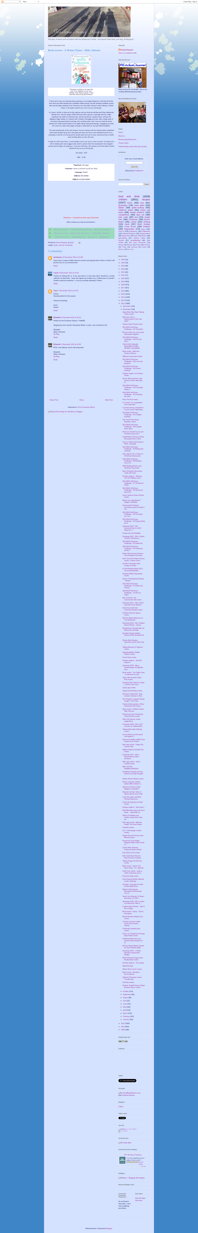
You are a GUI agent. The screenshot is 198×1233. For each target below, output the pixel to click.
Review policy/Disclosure (127, 139)
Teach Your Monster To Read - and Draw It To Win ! (133, 897)
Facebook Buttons (128, 1095)
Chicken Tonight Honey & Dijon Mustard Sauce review (133, 986)
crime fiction (130, 226)
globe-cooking (138, 208)
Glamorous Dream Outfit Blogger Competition (131, 788)
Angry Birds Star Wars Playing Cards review (133, 313)
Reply (56, 266)
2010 (123, 1026)
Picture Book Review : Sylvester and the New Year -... (133, 642)
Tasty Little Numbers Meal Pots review (131, 678)
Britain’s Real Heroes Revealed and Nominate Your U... (132, 891)
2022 (123, 272)
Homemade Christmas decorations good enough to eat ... (133, 507)
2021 (123, 275)
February (126, 1016)
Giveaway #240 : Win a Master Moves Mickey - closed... (133, 624)
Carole (56, 273)
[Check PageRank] (123, 1042)
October (126, 991)
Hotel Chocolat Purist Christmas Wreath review (132, 609)
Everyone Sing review (130, 876)
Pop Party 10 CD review (131, 853)
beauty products (137, 212)
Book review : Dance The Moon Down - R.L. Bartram (133, 867)
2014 (123, 297)
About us (121, 136)
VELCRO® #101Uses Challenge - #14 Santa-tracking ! (131, 368)
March (125, 1013)
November (127, 309)
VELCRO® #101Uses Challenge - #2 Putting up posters (132, 548)
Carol (56, 290)
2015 (123, 294)
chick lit (61, 245)
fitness (144, 236)
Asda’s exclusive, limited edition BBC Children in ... (132, 783)
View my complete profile (127, 53)
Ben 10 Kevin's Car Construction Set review (131, 599)
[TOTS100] (122, 1131)
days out (140, 215)
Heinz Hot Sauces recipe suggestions (131, 720)
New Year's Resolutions (137, 242)
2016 (123, 291)
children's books (125, 210)
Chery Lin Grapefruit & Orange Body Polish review (133, 934)
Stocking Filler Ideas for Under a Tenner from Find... (133, 683)
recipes (146, 199)
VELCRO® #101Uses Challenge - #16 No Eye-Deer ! (132, 339)
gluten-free (126, 236)
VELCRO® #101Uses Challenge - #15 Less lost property (132, 361)
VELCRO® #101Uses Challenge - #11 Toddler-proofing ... (132, 414)
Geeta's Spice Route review (132, 324)
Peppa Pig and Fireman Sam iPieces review (132, 836)
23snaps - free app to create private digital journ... (132, 885)
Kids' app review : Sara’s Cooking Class (131, 762)
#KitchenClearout (129, 233)
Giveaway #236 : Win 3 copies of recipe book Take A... (133, 902)
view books (143, 1166)
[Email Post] (79, 242)
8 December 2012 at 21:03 (69, 273)
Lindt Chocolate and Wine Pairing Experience (131, 798)
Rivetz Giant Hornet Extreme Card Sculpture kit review (132, 554)
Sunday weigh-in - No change (133, 963)
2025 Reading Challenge (133, 1154)
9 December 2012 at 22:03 (71, 317)
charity (133, 222)
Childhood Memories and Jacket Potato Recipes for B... (132, 940)
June (125, 1004)
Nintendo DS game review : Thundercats (132, 978)
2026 (123, 259)
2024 (123, 266)
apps (143, 229)
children (122, 199)
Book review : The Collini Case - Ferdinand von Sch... (133, 673)
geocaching (122, 238)
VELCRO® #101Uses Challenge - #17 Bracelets (132, 328)
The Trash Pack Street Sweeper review (130, 421)
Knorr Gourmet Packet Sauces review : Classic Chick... (133, 559)
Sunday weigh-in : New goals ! (133, 807)
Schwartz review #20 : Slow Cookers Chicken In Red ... (133, 695)
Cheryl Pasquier (127, 50)
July (124, 1001)
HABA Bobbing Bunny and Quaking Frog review (131, 467)
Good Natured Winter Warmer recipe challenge (133, 880)
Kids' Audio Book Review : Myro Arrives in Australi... (132, 857)
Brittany (129, 245)
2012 (123, 303)
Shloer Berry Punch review (132, 969)
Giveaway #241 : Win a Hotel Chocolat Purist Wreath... (132, 604)
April (125, 1010)
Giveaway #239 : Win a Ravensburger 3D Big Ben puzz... (132, 667)
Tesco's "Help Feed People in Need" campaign (133, 443)
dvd (136, 217)
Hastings (147, 245)
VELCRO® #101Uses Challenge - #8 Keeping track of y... (131, 461)
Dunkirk (121, 240)
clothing (146, 222)
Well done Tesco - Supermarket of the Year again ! (132, 319)
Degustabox (129, 229)
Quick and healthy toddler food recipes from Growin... (133, 740)
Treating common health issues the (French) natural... (131, 923)
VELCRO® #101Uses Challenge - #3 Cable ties (132, 542)
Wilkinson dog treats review (132, 356)
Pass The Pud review (130, 399)
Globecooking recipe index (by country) (132, 146)
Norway (120, 245)
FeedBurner (139, 171)
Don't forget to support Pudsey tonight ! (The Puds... (133, 700)
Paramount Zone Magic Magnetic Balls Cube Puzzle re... (133, 842)
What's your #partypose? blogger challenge (131, 501)
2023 (123, 269)
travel (127, 224)
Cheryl (128, 1158)
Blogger (109, 1228)
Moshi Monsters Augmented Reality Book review (132, 959)
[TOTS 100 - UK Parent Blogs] (127, 1129)
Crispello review (128, 827)
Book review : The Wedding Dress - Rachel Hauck (82, 229)
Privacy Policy (123, 143)
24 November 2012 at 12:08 (72, 257)
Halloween (146, 231)
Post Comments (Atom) (86, 407)
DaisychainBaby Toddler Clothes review (131, 653)
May (124, 1007)
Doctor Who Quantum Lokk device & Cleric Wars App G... (132, 380)
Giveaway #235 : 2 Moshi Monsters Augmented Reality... (131, 953)
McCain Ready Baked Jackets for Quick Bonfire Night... (133, 947)
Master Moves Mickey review (132, 779)
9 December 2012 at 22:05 (71, 344)
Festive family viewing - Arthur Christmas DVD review (133, 705)
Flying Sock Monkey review (132, 691)
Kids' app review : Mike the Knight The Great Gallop (132, 823)
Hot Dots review (128, 982)
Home (81, 400)
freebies (146, 226)
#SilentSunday (127, 966)
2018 (123, 285)
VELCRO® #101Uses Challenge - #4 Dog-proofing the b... (133, 521)
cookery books (139, 238)
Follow (120, 1106)
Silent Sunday (143, 224)
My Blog (56, 334)
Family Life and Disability (131, 533)
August (125, 997)
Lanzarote (134, 247)
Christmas (69, 245)
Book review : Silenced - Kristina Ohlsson (131, 352)
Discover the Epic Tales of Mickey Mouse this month (132, 793)
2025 (123, 263)
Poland (138, 245)
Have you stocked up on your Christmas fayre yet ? (133, 433)
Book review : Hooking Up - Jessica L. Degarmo (82, 236)
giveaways (123, 205)
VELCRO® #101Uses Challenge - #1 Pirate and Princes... (132, 586)
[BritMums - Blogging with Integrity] (131, 1178)
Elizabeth (57, 317)
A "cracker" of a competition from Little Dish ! (132, 403)
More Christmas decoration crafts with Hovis (132, 472)
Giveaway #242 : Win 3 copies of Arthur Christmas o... (133, 537)
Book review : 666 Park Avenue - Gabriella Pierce (82, 233)
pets (135, 236)
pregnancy (133, 231)
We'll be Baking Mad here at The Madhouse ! (132, 619)
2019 (123, 281)
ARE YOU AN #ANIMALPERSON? (130, 768)
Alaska (129, 249)
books (56, 245)
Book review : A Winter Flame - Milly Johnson (133, 710)
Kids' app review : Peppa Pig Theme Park (132, 745)
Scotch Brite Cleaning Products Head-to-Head (131, 848)
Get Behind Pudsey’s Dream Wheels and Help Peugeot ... (132, 774)
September (127, 994)
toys (142, 203)
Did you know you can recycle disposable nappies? (133, 333)
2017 (123, 288)
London (144, 247)
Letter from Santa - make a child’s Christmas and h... (132, 872)
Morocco (121, 249)
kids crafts (123, 217)
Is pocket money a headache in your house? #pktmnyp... (133, 408)
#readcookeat (145, 233)
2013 (123, 300)
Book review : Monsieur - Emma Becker (131, 973)
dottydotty (58, 257)
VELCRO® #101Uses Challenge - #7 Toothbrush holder (132, 483)
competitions (123, 215)
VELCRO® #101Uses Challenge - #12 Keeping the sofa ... (132, 394)
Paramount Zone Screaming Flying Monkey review (132, 715)
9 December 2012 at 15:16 (68, 290)
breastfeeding (135, 240)
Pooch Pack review (129, 657)
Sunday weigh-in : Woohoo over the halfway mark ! (132, 477)
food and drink (129, 196)
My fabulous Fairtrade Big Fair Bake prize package (133, 629)
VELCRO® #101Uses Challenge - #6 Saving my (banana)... (132, 490)
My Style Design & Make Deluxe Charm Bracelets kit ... (133, 635)
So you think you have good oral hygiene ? (132, 735)
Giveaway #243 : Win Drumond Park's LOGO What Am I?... (131, 528)
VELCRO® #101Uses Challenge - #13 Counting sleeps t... (132, 387)
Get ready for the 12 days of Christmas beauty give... (132, 455)
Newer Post (54, 400)
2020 (123, 278)
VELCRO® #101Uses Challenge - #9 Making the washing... (132, 449)
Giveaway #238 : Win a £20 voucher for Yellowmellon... (133, 725)
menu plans (139, 205)
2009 (123, 1030)
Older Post (109, 400)
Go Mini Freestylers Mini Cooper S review (131, 564)
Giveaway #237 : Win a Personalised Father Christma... (130, 756)
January (126, 1019)
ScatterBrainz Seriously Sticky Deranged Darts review (133, 438)
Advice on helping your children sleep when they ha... (132, 817)
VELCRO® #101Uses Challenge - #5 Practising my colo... (132, 514)
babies (121, 208)
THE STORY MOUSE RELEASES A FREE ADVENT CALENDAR (131, 346)
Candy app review (129, 688)
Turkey (124, 247)
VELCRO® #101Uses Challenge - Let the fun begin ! (131, 593)
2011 (123, 1023)
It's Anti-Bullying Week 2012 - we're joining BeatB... (133, 569)
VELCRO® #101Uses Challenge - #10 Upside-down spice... (132, 427)
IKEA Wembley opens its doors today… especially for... (133, 811)
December (127, 306)
